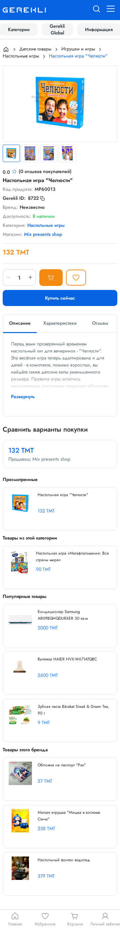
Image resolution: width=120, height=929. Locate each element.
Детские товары (35, 48)
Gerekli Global (57, 29)
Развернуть (23, 396)
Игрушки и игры (78, 48)
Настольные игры (21, 55)
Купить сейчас (60, 298)
